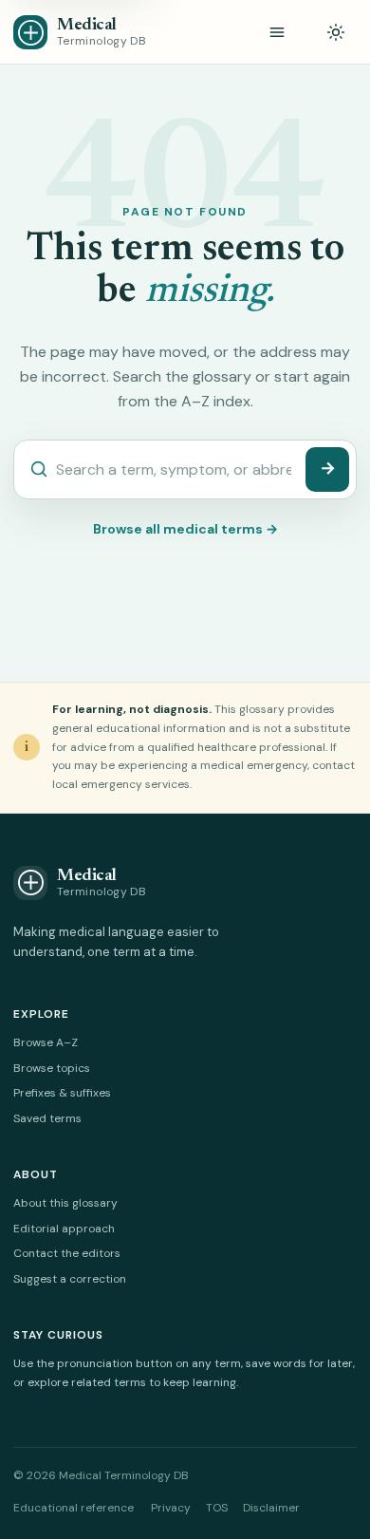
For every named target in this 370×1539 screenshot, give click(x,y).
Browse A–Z (45, 1042)
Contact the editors (66, 1253)
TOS (217, 1507)
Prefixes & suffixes (62, 1092)
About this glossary (65, 1203)
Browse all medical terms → (185, 528)
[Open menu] (277, 32)
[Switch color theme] (336, 32)
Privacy (171, 1507)
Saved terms (47, 1118)
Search (327, 469)
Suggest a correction (69, 1278)
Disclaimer (271, 1507)
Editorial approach (64, 1228)
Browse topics (51, 1068)
